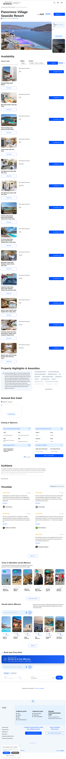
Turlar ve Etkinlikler (38, 716)
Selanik (19, 715)
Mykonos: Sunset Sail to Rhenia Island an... (5, 591)
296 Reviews (61, 24)
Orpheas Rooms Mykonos (16, 638)
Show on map (58, 36)
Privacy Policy (5, 729)
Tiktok (39, 745)
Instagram (29, 746)
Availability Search (57, 71)
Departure (32, 676)
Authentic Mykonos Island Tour (59, 590)
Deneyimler (36, 715)
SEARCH (53, 63)
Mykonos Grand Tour (27, 590)
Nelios (62, 750)
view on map (15, 18)
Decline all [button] (15, 752)
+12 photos (58, 45)
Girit (18, 716)
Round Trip (13, 673)
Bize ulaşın (4, 734)
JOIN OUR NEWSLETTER (33, 733)
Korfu (18, 718)
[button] (11, 755)
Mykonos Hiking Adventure (16, 590)
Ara (60, 677)
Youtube (34, 746)
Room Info (9, 87)
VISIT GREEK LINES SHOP (54, 733)
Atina (18, 713)
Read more (9, 750)
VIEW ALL (32, 556)
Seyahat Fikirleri (37, 713)
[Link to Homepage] (8, 5)
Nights (22, 61)
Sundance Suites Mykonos (48, 638)
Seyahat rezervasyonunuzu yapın (54, 713)
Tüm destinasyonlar (21, 719)
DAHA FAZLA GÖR (32, 598)
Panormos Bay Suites (59, 638)
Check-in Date (5, 61)
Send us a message (39, 688)
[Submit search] (30, 612)
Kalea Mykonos (26, 638)
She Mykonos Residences (38, 638)
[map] (54, 2)
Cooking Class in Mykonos (48, 590)
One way (6, 673)
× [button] (19, 746)
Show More (5, 503)
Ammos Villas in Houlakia (5, 638)
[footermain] (33, 701)
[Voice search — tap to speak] (26, 612)
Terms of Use (5, 727)
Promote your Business (7, 738)
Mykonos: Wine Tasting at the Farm (38, 590)
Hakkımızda (4, 731)
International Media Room (8, 736)
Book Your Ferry (49, 455)
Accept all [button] (6, 752)
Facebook (27, 746)
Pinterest (37, 746)
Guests (31, 61)
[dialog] (11, 751)
